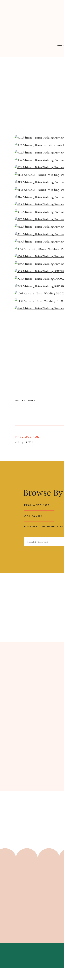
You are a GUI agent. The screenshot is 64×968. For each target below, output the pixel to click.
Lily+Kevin (26, 442)
